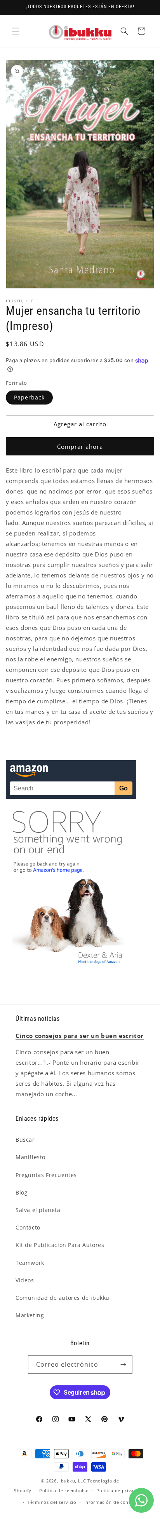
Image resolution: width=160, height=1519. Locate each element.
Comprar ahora (80, 446)
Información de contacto (112, 1502)
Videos (25, 1280)
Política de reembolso (64, 1490)
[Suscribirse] (123, 1364)
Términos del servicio (52, 1502)
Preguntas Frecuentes (46, 1175)
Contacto (28, 1227)
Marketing (30, 1315)
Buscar (25, 1139)
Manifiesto (30, 1157)
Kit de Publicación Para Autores (60, 1245)
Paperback (29, 397)
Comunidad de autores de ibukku (63, 1297)
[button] (15, 31)
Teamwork (30, 1262)
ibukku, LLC (72, 1481)
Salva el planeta (38, 1210)
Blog (22, 1192)
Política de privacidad (121, 1490)
